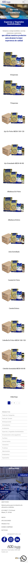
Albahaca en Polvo (14, 192)
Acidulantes (5, 428)
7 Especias (14, 103)
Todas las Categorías (8, 415)
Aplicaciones (6, 520)
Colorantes (5, 444)
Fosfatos (4, 438)
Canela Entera (14, 308)
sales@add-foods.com (14, 534)
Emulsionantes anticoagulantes (11, 435)
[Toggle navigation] (23, 1)
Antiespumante (6, 422)
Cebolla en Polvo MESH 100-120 (14, 340)
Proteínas (5, 448)
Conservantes (6, 441)
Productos (5, 524)
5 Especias (14, 75)
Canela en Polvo (14, 280)
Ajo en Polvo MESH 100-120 (14, 131)
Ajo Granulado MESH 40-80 (14, 163)
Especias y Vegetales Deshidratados (13, 431)
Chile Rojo (14, 397)
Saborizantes (6, 451)
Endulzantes (5, 454)
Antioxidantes (6, 425)
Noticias (4, 530)
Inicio (3, 517)
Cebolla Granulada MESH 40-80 (14, 369)
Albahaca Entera (14, 220)
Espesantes (5, 458)
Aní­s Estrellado (14, 252)
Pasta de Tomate (7, 418)
